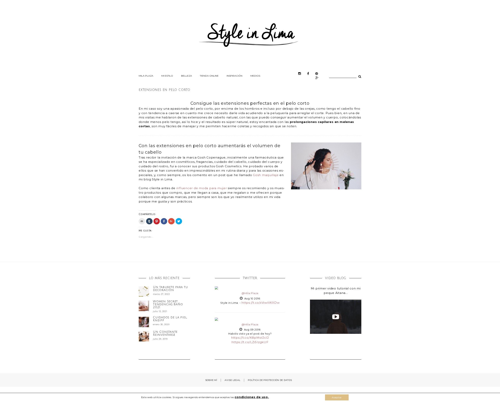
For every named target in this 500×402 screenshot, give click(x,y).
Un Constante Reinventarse (165, 333)
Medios (255, 75)
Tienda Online (209, 75)
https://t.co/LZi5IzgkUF (249, 342)
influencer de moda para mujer (201, 188)
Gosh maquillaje (266, 175)
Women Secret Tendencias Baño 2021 (168, 304)
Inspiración (234, 75)
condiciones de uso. (252, 397)
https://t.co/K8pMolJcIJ (250, 337)
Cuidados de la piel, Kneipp (170, 319)
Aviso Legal (232, 380)
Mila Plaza (146, 75)
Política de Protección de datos (270, 380)
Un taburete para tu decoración (170, 289)
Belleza (186, 75)
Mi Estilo (167, 75)
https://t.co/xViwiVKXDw (260, 302)
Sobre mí (211, 380)
